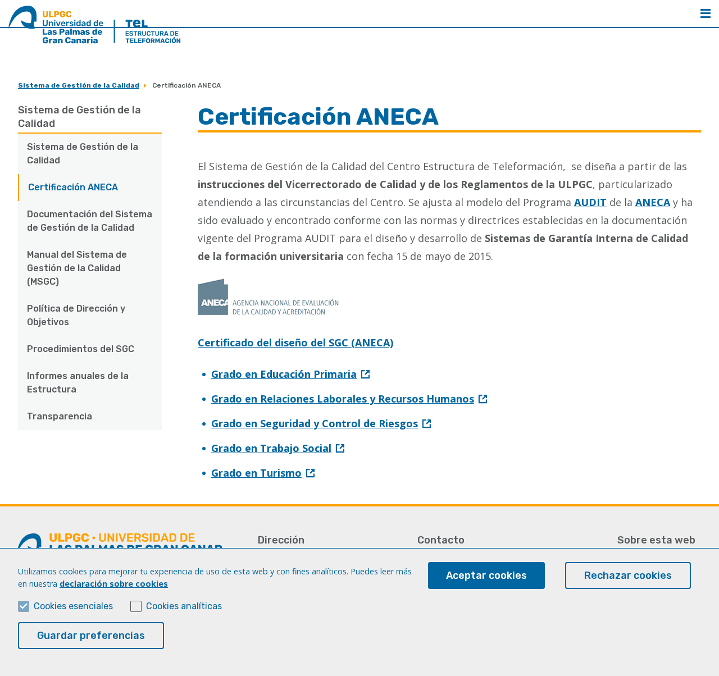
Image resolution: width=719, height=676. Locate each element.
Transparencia (59, 416)
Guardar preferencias (91, 635)
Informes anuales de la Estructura (78, 383)
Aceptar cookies (486, 575)
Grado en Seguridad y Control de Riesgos (314, 423)
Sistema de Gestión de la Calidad (78, 85)
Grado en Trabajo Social (271, 448)
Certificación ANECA (73, 187)
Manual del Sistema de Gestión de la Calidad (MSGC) (77, 268)
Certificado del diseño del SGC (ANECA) (295, 342)
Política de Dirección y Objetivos (76, 315)
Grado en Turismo (256, 472)
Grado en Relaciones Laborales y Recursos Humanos (342, 398)
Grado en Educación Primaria (284, 374)
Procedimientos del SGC (80, 349)
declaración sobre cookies (114, 583)
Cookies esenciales (73, 606)
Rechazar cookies (628, 575)
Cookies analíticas (184, 606)
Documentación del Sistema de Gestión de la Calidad (89, 221)
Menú (705, 13)
